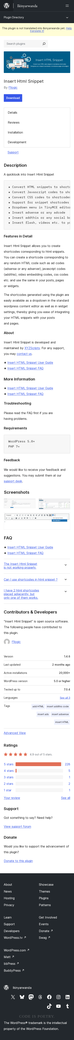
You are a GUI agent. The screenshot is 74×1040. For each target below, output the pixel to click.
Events (44, 924)
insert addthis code (58, 706)
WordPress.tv (15, 938)
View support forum (17, 826)
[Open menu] (68, 5)
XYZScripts (32, 348)
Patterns (45, 905)
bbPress (11, 964)
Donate (46, 931)
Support (13, 152)
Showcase (46, 884)
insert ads (43, 714)
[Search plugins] (44, 44)
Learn (8, 917)
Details (12, 112)
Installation (15, 132)
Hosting (9, 898)
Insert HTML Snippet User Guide (30, 362)
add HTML (38, 706)
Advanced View (15, 733)
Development (17, 142)
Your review (12, 798)
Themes (44, 891)
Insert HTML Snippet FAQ (25, 368)
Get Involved (48, 917)
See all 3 (65, 697)
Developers (12, 931)
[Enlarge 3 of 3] (65, 518)
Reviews (14, 122)
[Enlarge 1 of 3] (30, 504)
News (8, 891)
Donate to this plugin (18, 861)
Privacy (9, 905)
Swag (44, 938)
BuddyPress (14, 970)
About (8, 884)
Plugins (44, 898)
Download (13, 98)
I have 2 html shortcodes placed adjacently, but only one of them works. (21, 594)
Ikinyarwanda (22, 988)
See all (65, 798)
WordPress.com (17, 950)
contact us (24, 354)
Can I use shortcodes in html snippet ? (30, 579)
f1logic (13, 87)
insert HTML (62, 722)
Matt (9, 957)
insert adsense (60, 714)
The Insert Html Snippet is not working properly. (20, 565)
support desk (13, 481)
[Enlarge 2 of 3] (65, 504)
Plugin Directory (14, 17)
